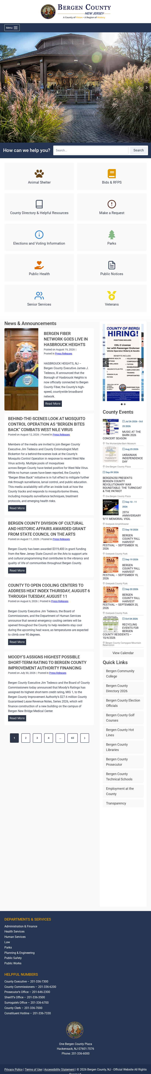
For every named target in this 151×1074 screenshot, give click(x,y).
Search (139, 150)
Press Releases (63, 353)
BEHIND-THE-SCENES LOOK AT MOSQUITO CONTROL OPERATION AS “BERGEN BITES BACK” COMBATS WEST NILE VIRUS (46, 424)
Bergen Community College (120, 673)
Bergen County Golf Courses (120, 717)
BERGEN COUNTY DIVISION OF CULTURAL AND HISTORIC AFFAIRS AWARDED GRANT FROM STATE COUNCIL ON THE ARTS (47, 529)
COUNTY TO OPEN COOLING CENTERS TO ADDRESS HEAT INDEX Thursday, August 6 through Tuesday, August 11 (49, 591)
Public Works (12, 963)
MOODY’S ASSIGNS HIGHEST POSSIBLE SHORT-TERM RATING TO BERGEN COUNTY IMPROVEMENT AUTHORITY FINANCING (47, 662)
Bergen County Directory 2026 (117, 688)
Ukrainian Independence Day (132, 458)
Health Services (14, 931)
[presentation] (21, 369)
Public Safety (13, 958)
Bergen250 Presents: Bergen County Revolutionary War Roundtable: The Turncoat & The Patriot (122, 484)
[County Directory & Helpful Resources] (39, 207)
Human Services (15, 937)
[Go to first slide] (141, 362)
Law (7, 942)
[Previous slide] (106, 362)
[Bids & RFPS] (112, 176)
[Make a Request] (112, 207)
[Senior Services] (39, 298)
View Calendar (123, 653)
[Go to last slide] (4, 87)
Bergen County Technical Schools (119, 776)
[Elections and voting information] (39, 237)
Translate (87, 1067)
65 (72, 737)
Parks (8, 947)
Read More (53, 404)
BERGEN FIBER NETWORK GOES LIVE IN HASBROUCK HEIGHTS (66, 339)
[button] (123, 362)
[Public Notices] (112, 268)
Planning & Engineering (19, 953)
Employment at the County (120, 791)
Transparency (116, 803)
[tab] (122, 404)
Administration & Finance (20, 926)
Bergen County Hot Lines (120, 732)
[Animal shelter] (39, 176)
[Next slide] (147, 87)
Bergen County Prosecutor (117, 761)
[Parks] (112, 237)
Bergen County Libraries (117, 747)
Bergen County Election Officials (123, 703)
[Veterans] (112, 298)
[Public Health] (39, 268)
